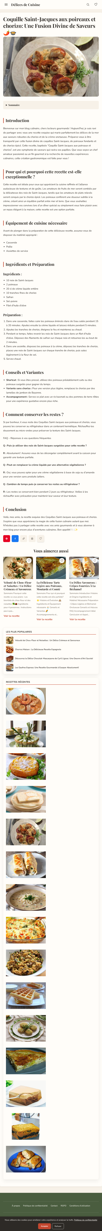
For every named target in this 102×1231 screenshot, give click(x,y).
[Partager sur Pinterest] (6, 538)
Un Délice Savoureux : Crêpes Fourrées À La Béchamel (83, 586)
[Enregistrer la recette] (40, 538)
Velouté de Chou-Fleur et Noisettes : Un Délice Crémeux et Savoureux (17, 586)
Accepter (44, 1226)
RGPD (63, 1205)
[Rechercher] (88, 4)
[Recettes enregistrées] (96, 4)
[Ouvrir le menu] (6, 4)
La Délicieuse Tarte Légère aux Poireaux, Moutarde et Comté (49, 586)
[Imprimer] (32, 538)
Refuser (58, 1226)
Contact (54, 1205)
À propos (16, 1205)
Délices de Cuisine (25, 4)
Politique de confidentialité (35, 1205)
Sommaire (14, 105)
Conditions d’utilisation (79, 1205)
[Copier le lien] (23, 538)
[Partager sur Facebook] (15, 538)
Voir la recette (12, 615)
